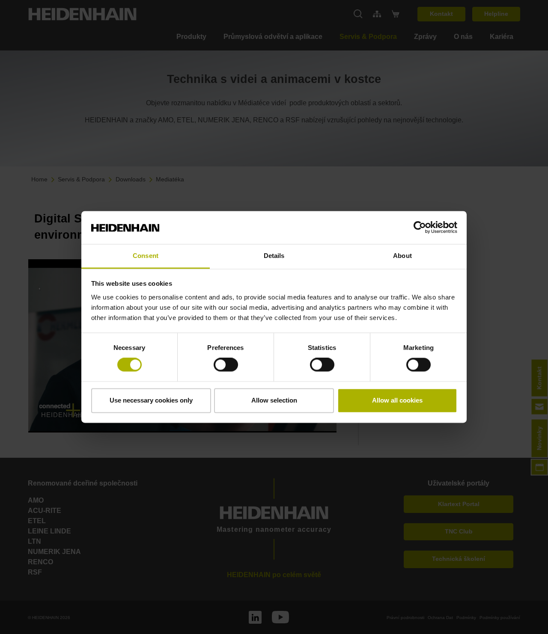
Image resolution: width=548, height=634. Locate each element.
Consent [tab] (145, 255)
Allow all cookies (397, 400)
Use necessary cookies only (151, 400)
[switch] (226, 365)
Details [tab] (274, 255)
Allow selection (274, 400)
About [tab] (402, 255)
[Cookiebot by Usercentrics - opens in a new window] (419, 227)
